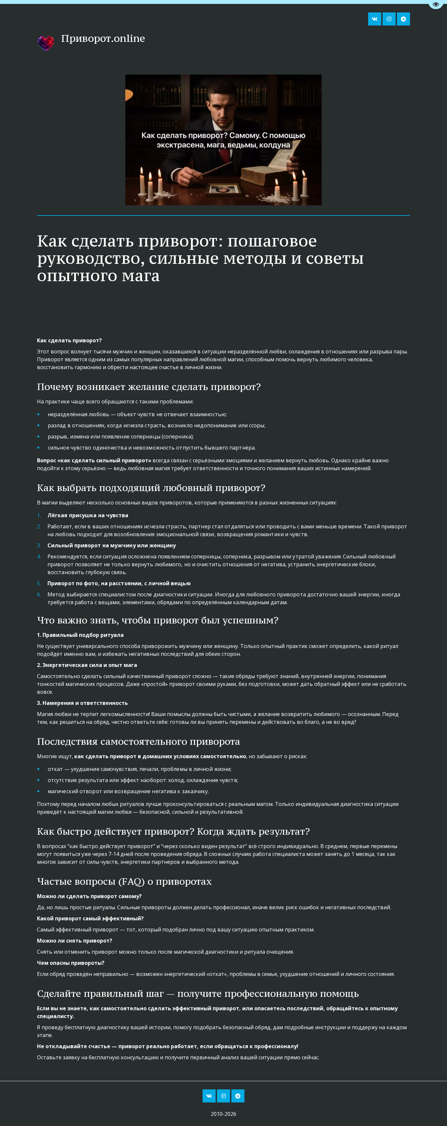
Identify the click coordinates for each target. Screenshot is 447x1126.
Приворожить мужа (275, 43)
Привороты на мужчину (349, 43)
